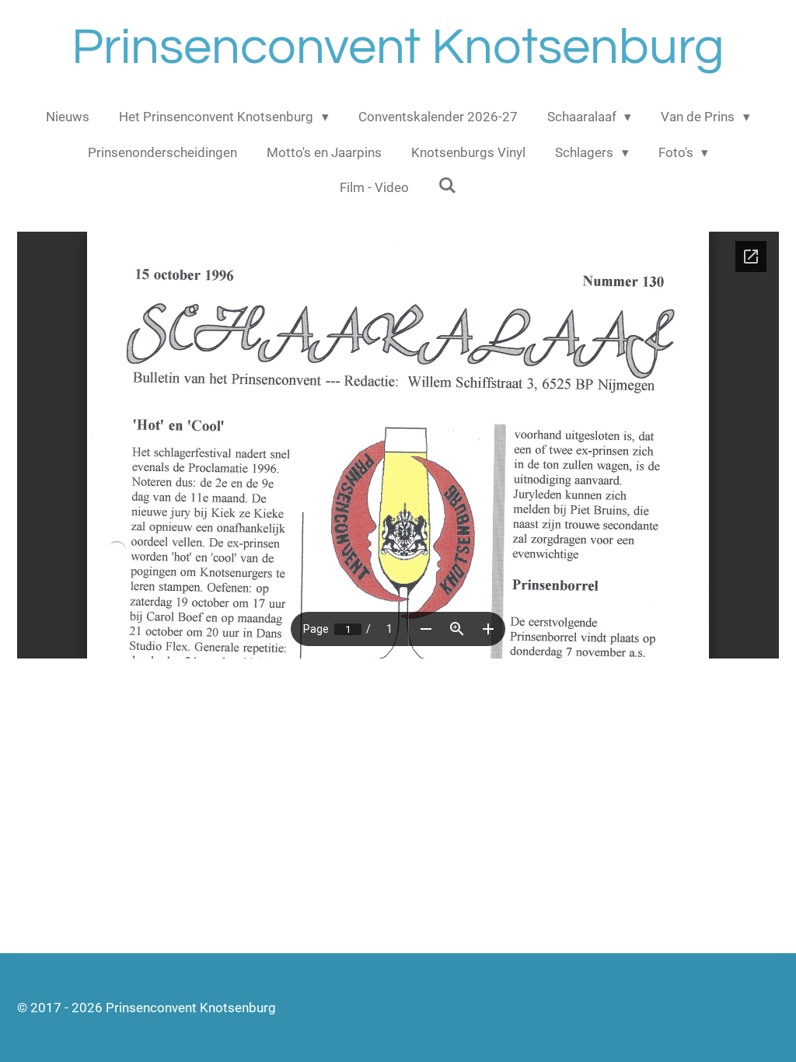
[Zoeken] (448, 185)
